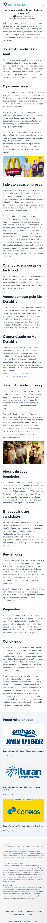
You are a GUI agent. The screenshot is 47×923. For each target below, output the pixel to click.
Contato (30, 914)
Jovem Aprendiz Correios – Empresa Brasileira (23, 826)
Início (7, 911)
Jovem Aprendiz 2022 (32, 18)
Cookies (39, 911)
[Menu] (43, 5)
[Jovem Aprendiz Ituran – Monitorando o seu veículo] (23, 772)
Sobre (20, 911)
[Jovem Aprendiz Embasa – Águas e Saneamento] (23, 736)
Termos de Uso (18, 914)
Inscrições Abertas (20, 18)
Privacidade (29, 911)
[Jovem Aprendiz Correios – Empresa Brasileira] (23, 810)
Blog (13, 911)
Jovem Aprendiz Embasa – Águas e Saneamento (23, 751)
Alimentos (12, 18)
